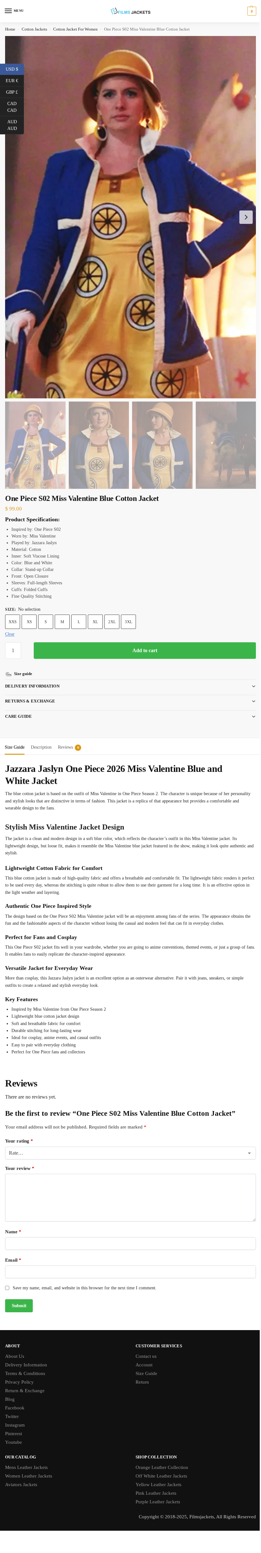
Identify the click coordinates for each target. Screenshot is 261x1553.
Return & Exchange (25, 1382)
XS (29, 621)
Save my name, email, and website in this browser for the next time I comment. (85, 1279)
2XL (112, 621)
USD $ (15, 69)
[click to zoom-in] (130, 217)
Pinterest (13, 1425)
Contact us (143, 1347)
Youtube (13, 1433)
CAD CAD (15, 107)
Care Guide (18, 707)
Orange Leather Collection (159, 1458)
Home (10, 29)
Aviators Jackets (21, 1475)
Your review (19, 1159)
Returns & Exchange (30, 692)
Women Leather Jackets (28, 1467)
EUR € (15, 80)
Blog (10, 1390)
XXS (13, 621)
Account (141, 1356)
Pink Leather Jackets (153, 1484)
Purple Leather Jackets (155, 1493)
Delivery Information (32, 677)
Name (13, 1223)
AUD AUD (15, 125)
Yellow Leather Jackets (156, 1475)
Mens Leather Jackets (26, 1458)
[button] (251, 11)
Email (13, 1251)
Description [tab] (41, 738)
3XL (128, 621)
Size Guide (144, 1364)
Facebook (15, 1399)
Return (140, 1373)
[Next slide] (246, 217)
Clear (9, 633)
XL (95, 621)
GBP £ (15, 92)
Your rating (19, 1132)
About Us (14, 1347)
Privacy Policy (19, 1373)
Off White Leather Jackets (159, 1467)
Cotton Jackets (34, 29)
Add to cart (144, 650)
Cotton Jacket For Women (75, 29)
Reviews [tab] (68, 738)
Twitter (12, 1407)
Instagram (15, 1416)
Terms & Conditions (25, 1364)
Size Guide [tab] (15, 738)
